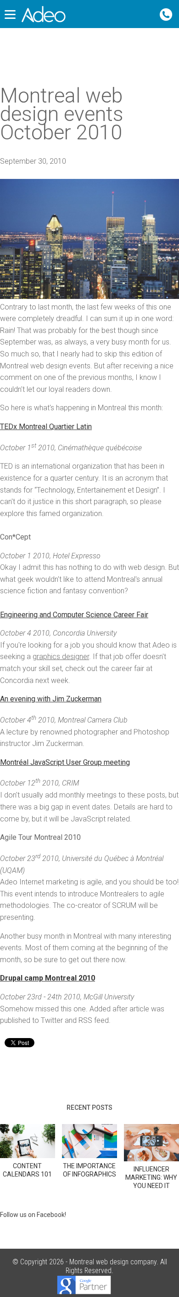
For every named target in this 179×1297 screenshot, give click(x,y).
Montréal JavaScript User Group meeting (65, 762)
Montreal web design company (113, 1261)
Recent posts (89, 1107)
